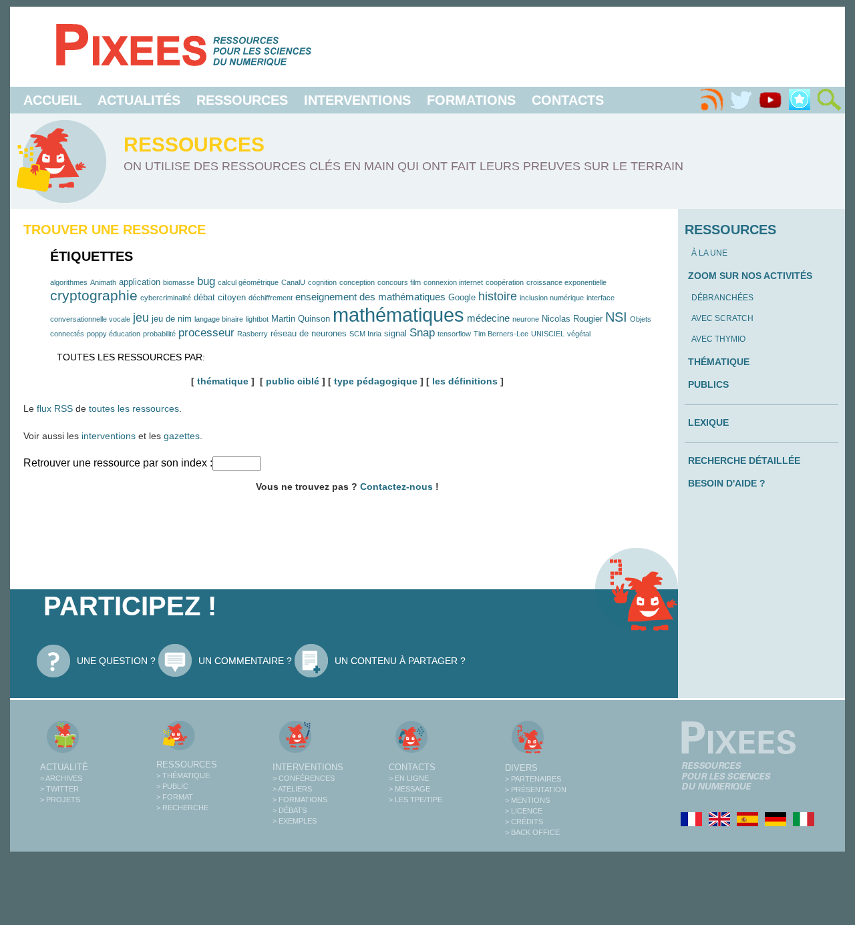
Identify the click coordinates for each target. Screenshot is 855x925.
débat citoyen (220, 297)
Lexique (708, 422)
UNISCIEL (547, 334)
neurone (525, 319)
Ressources (242, 100)
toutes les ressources (134, 408)
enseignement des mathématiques (370, 296)
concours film (399, 282)
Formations (471, 100)
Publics (708, 384)
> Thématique (183, 776)
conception (357, 282)
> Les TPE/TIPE (415, 800)
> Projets (60, 800)
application (139, 282)
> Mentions (527, 800)
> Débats (290, 810)
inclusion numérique (552, 298)
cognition (322, 282)
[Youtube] (770, 100)
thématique (222, 381)
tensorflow (454, 334)
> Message (409, 789)
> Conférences (304, 778)
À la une (709, 253)
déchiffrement (270, 298)
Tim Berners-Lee (501, 334)
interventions (108, 435)
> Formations (300, 800)
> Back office (532, 832)
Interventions (357, 100)
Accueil (52, 100)
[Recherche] (829, 100)
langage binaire (218, 319)
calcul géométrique (248, 282)
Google (462, 297)
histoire (497, 296)
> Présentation (535, 790)
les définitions (465, 381)
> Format (174, 797)
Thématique (718, 361)
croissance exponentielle (566, 282)
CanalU (293, 282)
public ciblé (292, 381)
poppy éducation (113, 334)
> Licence (523, 811)
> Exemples (295, 821)
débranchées (722, 297)
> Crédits (524, 822)
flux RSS (55, 408)
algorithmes (69, 282)
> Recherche (182, 808)
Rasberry (252, 334)
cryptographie (94, 295)
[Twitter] (740, 100)
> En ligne (409, 778)
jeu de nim (172, 319)
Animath (103, 282)
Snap (422, 332)
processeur (206, 332)
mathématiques (398, 315)
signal (395, 333)
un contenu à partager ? (400, 660)
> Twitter (59, 789)
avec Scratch (722, 318)
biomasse (178, 282)
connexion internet (453, 282)
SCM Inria (365, 334)
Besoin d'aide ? (726, 483)
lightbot (257, 319)
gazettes (182, 435)
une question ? (116, 660)
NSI (616, 317)
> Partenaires (533, 779)
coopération (505, 282)
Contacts (568, 100)
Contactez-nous (396, 486)
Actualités (139, 100)
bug (206, 281)
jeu (141, 317)
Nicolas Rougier (572, 319)
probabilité (159, 334)
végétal (578, 334)
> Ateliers (292, 789)
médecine (488, 318)
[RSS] (711, 100)
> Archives (61, 778)
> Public (172, 786)
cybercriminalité (165, 298)
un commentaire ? (245, 660)
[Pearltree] (799, 100)
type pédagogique (375, 381)
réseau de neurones (309, 333)
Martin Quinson (300, 319)
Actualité (64, 767)
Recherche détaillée (744, 460)
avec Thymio (718, 339)
